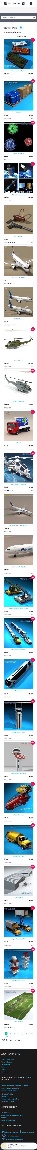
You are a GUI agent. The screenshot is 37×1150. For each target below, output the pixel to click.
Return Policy (5, 1064)
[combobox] (18, 17)
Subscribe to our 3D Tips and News (12, 1115)
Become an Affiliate (7, 1101)
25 (26, 1034)
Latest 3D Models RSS (8, 1120)
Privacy (3, 1067)
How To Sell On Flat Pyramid (10, 1091)
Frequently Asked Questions (10, 1099)
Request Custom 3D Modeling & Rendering (14, 1085)
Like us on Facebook (27, 1132)
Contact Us (4, 1072)
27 (7, 1037)
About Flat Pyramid (7, 1059)
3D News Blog (5, 1112)
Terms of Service (6, 1062)
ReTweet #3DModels (11, 1132)
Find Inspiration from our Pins (13, 1139)
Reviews (4, 1096)
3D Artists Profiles (7, 1094)
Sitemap (3, 1117)
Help (2, 1069)
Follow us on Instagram (12, 1136)
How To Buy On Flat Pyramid (10, 1088)
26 (31, 1034)
